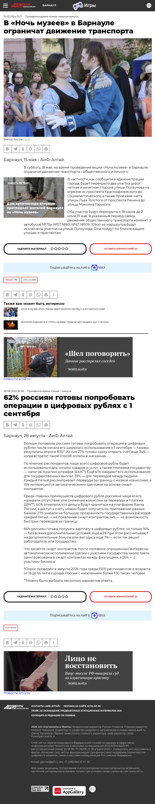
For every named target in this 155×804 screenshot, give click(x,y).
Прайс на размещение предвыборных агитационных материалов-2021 (76, 710)
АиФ (27, 139)
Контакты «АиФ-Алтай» (45, 706)
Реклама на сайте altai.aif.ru (82, 706)
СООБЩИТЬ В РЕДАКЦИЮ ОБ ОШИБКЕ (53, 715)
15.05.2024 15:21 (13, 16)
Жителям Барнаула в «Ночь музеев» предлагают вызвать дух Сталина (65, 321)
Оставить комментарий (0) (120, 248)
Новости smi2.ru (17, 379)
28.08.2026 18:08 (14, 391)
